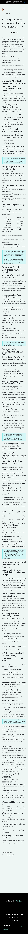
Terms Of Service (19, 929)
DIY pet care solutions (7, 737)
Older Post (23, 888)
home (18, 900)
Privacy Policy (18, 926)
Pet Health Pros (12, 146)
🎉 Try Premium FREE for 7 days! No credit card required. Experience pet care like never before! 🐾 (14, 2)
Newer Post (5, 888)
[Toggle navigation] (20, 9)
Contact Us (5, 929)
